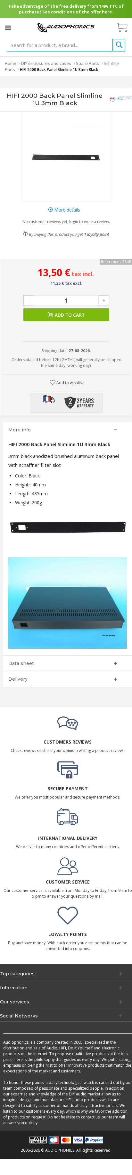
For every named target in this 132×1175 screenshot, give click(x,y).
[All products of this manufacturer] (120, 99)
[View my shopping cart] (125, 28)
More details (66, 210)
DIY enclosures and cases (46, 63)
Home (10, 63)
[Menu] (8, 28)
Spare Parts (87, 63)
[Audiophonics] (66, 27)
